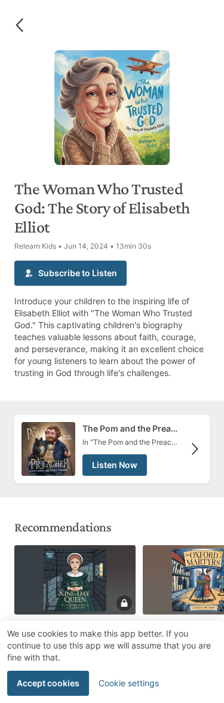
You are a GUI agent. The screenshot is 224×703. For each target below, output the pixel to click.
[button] (19, 25)
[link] (112, 449)
